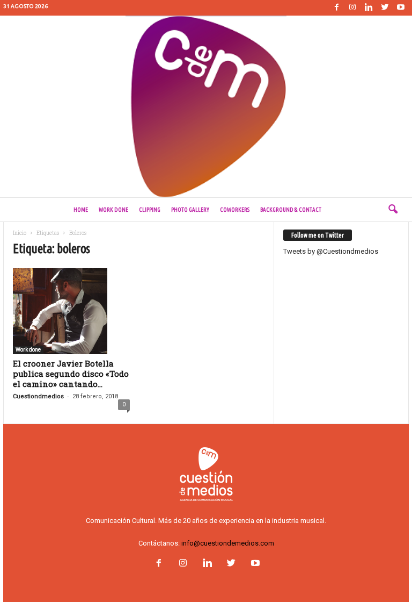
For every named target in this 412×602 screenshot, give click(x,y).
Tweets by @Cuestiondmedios (330, 251)
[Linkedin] (368, 8)
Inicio (19, 233)
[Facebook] (336, 8)
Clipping (149, 209)
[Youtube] (400, 8)
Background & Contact (290, 209)
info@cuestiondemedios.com (227, 543)
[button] (392, 209)
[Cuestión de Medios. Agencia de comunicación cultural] (206, 106)
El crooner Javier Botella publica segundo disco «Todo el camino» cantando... (71, 373)
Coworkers (234, 209)
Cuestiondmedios (38, 396)
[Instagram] (352, 8)
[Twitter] (384, 8)
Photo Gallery (190, 209)
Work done (113, 209)
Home (80, 209)
